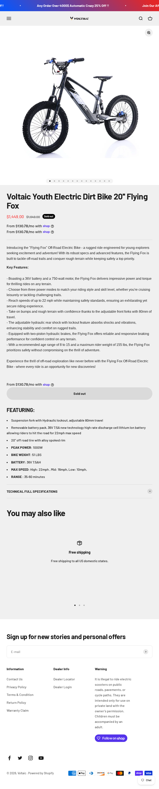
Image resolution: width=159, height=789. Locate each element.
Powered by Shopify (41, 773)
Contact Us (15, 679)
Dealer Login (62, 687)
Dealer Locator (64, 679)
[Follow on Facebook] (9, 758)
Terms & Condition (20, 695)
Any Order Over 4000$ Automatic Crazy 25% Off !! (67, 5)
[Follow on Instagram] (30, 758)
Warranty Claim (18, 710)
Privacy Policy (16, 687)
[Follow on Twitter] (20, 758)
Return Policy (16, 702)
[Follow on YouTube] (41, 758)
